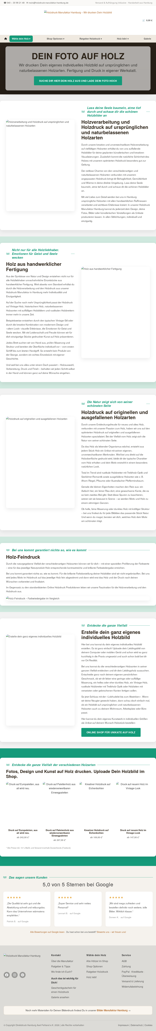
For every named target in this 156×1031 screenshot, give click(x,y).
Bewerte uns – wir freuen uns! (111, 931)
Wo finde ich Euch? (61, 971)
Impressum (123, 1025)
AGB (124, 961)
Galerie (147, 38)
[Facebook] (7, 975)
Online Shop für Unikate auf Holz (111, 732)
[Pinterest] (23, 975)
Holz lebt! (91, 977)
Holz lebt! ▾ (123, 38)
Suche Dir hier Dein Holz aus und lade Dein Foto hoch (78, 81)
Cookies (148, 1025)
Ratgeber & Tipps (60, 966)
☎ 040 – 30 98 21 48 (14, 2)
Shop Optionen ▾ (55, 38)
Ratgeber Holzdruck (97, 971)
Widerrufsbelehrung (132, 986)
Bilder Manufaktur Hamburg (112, 1010)
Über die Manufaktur (62, 961)
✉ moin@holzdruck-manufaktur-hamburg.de (47, 2)
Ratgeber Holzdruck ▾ (91, 38)
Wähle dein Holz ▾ (21, 38)
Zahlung (126, 966)
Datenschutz (137, 1025)
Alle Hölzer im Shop (97, 961)
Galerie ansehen (60, 997)
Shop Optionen (94, 966)
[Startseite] (6, 38)
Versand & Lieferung (133, 981)
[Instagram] (15, 975)
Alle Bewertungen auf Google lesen (47, 931)
